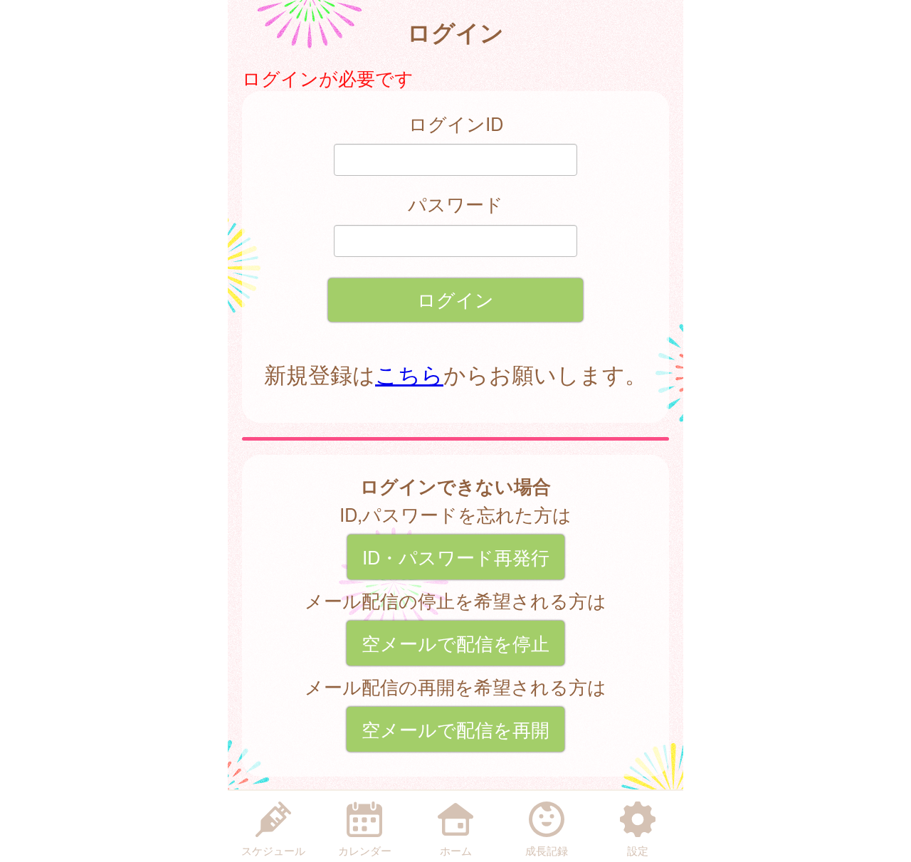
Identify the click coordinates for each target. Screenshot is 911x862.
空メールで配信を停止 (455, 643)
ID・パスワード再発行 (455, 556)
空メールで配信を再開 (455, 729)
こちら (409, 373)
